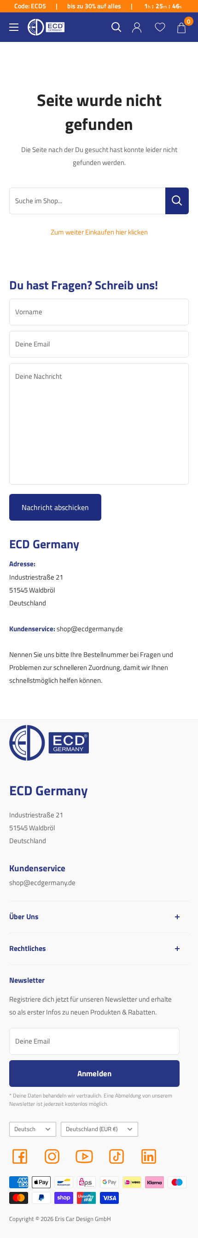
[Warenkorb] (181, 27)
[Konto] (137, 27)
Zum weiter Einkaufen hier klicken (99, 232)
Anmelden (94, 1073)
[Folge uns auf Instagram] (52, 1156)
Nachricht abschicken (55, 507)
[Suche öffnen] (116, 27)
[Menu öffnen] (13, 27)
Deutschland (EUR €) (91, 1129)
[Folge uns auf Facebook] (19, 1156)
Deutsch (24, 1129)
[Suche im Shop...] (177, 201)
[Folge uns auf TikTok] (116, 1156)
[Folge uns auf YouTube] (84, 1156)
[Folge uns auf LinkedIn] (148, 1156)
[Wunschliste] (160, 27)
